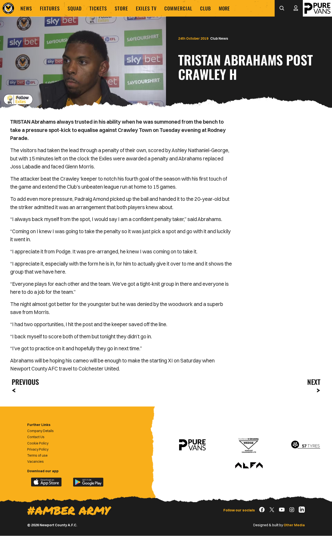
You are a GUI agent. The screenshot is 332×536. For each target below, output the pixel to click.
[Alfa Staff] (249, 465)
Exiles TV (146, 8)
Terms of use (37, 455)
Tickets (98, 8)
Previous (24, 382)
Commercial (178, 8)
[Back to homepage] (8, 8)
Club (205, 8)
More (224, 8)
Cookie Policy (37, 443)
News (26, 8)
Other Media (294, 525)
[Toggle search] (282, 8)
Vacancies (35, 461)
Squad (75, 8)
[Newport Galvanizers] (249, 444)
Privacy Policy (37, 449)
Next (313, 382)
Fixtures (50, 8)
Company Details (40, 431)
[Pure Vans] (317, 8)
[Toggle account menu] (296, 8)
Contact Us (35, 437)
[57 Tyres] (305, 444)
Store (121, 8)
